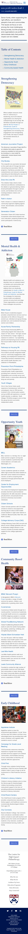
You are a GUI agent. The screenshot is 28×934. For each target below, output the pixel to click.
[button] (14, 226)
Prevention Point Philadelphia (12, 366)
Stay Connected (14, 890)
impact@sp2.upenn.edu (13, 871)
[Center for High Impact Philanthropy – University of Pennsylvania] (12, 2)
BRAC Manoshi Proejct (9, 594)
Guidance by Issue (14, 882)
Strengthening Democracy (14, 56)
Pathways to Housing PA (10, 347)
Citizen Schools (7, 504)
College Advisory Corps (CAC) (12, 520)
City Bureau (5, 161)
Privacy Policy (14, 918)
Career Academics (8, 468)
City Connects (6, 810)
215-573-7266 (14, 872)
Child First (5, 763)
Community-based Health (13, 68)
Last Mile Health (7, 651)
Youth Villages (6, 383)
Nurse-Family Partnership (10, 327)
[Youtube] (16, 911)
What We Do (14, 880)
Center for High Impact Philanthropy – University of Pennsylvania (14, 930)
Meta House (5, 310)
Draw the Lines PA (8, 180)
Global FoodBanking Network (12, 622)
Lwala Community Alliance (11, 664)
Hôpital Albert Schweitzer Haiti (12, 635)
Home (2, 11)
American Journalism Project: (12, 144)
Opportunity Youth (11, 62)
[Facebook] (11, 911)
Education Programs (14, 885)
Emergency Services (14, 916)
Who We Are (14, 877)
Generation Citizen (8, 211)
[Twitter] (8, 911)
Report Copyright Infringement (14, 923)
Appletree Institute (8, 727)
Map (15, 867)
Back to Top (14, 238)
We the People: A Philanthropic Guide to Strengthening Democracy (12, 126)
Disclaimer (14, 915)
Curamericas (6, 607)
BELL (3, 453)
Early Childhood (10, 65)
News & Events (14, 888)
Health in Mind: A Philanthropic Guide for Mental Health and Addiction (14, 292)
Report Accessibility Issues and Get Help (14, 920)
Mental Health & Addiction (14, 59)
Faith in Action (6, 199)
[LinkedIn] (20, 911)
